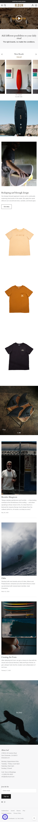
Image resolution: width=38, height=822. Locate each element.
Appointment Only (13, 761)
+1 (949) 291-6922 (7, 774)
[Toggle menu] (2, 5)
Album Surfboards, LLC (11, 818)
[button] (18, 134)
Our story (6, 206)
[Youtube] (2, 802)
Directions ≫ (5, 758)
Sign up (6, 796)
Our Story (19, 712)
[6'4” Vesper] (18, 77)
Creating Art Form (9, 657)
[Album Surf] (19, 5)
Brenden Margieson (9, 497)
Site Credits (21, 818)
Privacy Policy (17, 813)
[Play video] (19, 18)
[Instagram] (4, 802)
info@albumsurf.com (7, 776)
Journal (12, 810)
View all (19, 57)
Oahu (3, 578)
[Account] (32, 5)
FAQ (24, 810)
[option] (19, 118)
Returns (19, 810)
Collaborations (5, 810)
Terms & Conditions (6, 813)
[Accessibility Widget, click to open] (5, 817)
